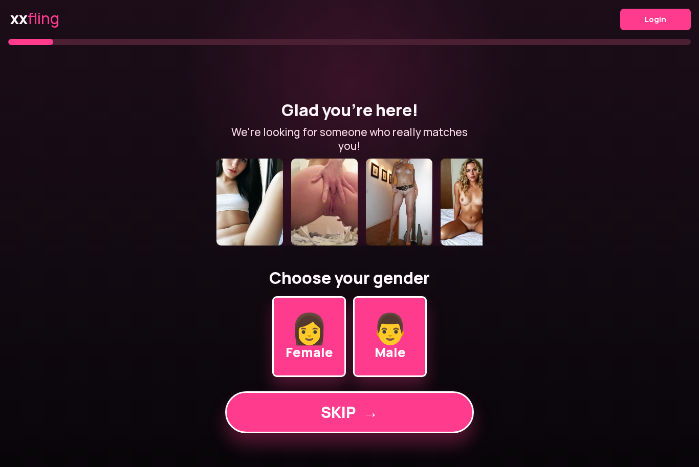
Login (655, 19)
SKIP (349, 412)
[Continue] (349, 202)
